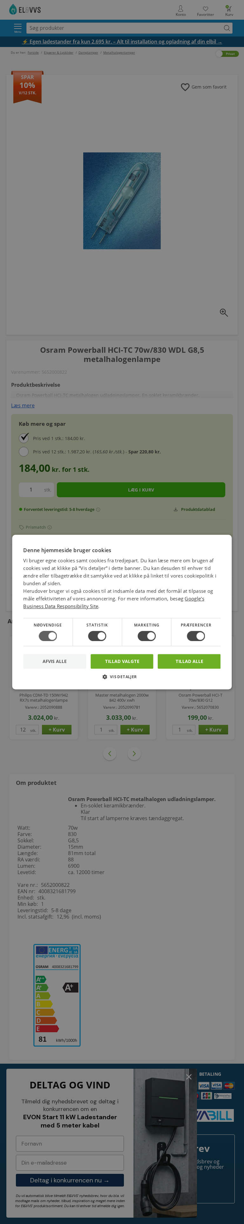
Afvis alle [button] (55, 661)
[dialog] (122, 612)
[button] (121, 679)
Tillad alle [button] (189, 661)
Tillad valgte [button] (122, 661)
